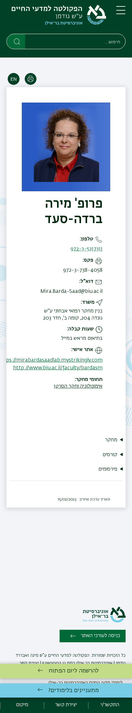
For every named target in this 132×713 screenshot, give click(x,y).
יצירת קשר (29, 663)
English (14, 79)
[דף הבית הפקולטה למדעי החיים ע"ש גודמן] (56, 18)
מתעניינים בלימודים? (73, 690)
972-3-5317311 (86, 249)
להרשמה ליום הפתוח (74, 671)
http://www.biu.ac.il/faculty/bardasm (58, 368)
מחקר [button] (111, 440)
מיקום (22, 705)
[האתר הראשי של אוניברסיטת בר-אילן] (104, 621)
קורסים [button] (110, 454)
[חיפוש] (16, 41)
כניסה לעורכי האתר (100, 635)
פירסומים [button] (107, 469)
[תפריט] (120, 13)
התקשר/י (110, 705)
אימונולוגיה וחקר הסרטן (78, 386)
